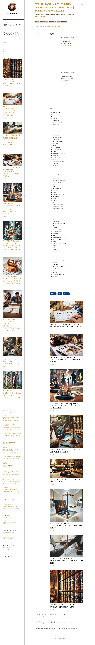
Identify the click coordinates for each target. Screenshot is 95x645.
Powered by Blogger (61, 638)
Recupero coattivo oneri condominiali (12, 520)
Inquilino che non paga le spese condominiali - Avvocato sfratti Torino (65, 359)
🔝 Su (60, 293)
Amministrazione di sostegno (10, 489)
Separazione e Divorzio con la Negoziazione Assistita (10, 425)
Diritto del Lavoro (7, 547)
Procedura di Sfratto (7, 504)
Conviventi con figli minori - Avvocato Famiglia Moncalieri (12, 430)
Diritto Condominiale (8, 517)
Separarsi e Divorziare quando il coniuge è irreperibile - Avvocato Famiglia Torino (65, 406)
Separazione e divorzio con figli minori (12, 427)
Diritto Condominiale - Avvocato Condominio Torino (65, 451)
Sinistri (58, 21)
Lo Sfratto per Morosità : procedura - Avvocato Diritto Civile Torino (66, 561)
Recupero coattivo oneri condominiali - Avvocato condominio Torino (12, 394)
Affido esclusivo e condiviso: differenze (12, 433)
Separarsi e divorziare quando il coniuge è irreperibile (10, 450)
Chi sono (48, 26)
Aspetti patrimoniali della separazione (12, 481)
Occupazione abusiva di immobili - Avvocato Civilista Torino (65, 606)
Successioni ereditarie (8, 469)
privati (36, 16)
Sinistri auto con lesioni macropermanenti (8, 538)
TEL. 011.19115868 (67, 45)
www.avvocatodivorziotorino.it (43, 617)
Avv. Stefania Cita (12, 13)
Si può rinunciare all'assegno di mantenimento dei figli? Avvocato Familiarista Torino (12, 245)
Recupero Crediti (52, 21)
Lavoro (42, 21)
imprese (42, 16)
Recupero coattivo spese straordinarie (12, 456)
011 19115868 (70, 615)
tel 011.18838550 (66, 80)
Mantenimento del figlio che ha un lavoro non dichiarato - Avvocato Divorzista (11, 141)
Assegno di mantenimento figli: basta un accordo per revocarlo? (65, 325)
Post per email (57, 283)
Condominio (64, 21)
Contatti (41, 26)
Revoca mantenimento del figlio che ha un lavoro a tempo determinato (12, 478)
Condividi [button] (37, 33)
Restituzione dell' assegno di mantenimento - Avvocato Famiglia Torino (66, 526)
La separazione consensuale (9, 415)
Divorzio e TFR (6, 487)
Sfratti (46, 21)
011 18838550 (73, 622)
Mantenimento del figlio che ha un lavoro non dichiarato (11, 453)
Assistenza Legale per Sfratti (10, 502)
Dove (63, 26)
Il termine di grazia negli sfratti (10, 506)
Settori (53, 26)
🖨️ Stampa (66, 293)
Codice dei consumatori (8, 559)
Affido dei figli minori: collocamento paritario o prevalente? (11, 436)
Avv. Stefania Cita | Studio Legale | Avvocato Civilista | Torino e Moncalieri (54, 7)
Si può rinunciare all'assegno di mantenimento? (10, 443)
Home (36, 26)
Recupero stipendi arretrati (9, 549)
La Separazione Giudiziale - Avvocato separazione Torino (12, 418)
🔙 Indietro (53, 293)
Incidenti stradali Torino (8, 532)
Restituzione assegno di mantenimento (8, 466)
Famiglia (37, 21)
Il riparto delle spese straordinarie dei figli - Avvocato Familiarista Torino (12, 280)
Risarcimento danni (7, 535)
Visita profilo (12, 16)
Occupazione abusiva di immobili (11, 508)
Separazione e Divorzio (8, 412)
